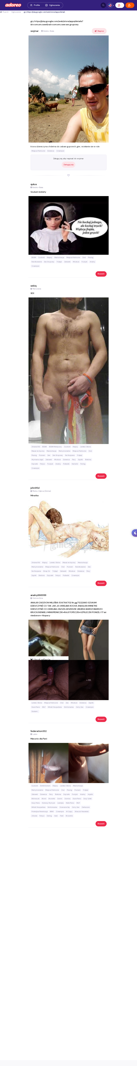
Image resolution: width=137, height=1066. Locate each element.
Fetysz (42, 464)
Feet (61, 816)
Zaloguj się (68, 164)
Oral (84, 257)
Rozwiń (101, 273)
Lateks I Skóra (85, 447)
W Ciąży (69, 811)
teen (56, 816)
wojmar (35, 31)
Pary (74, 460)
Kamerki (75, 464)
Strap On (46, 571)
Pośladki (66, 464)
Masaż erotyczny (38, 451)
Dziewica (50, 151)
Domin (59, 799)
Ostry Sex (79, 707)
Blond (44, 799)
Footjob (84, 262)
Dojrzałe (35, 464)
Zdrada (34, 816)
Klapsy (49, 257)
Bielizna (88, 460)
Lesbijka (60, 803)
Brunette (69, 816)
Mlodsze (76, 262)
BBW (52, 811)
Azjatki (90, 794)
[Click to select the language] (110, 5)
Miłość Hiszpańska (55, 707)
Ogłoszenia (54, 5)
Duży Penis (36, 803)
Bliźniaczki (35, 799)
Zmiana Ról (36, 447)
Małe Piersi (70, 803)
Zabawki (67, 262)
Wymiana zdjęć (37, 460)
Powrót (5, 12)
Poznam (42, 455)
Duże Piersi (36, 707)
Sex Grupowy (49, 262)
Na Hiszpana (70, 455)
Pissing (90, 257)
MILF (43, 707)
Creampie (60, 151)
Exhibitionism (45, 786)
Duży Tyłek (87, 799)
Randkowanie (37, 262)
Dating (49, 816)
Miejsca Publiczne (38, 151)
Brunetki (52, 799)
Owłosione (86, 807)
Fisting (82, 464)
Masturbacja (59, 257)
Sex (48, 455)
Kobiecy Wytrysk (48, 803)
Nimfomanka (69, 707)
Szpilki (80, 460)
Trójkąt (59, 262)
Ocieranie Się (65, 807)
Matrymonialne (64, 451)
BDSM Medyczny (55, 447)
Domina (67, 799)
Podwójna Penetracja (40, 811)
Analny (92, 262)
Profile (37, 5)
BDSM (34, 257)
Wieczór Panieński (82, 811)
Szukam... (35, 711)
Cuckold (41, 257)
